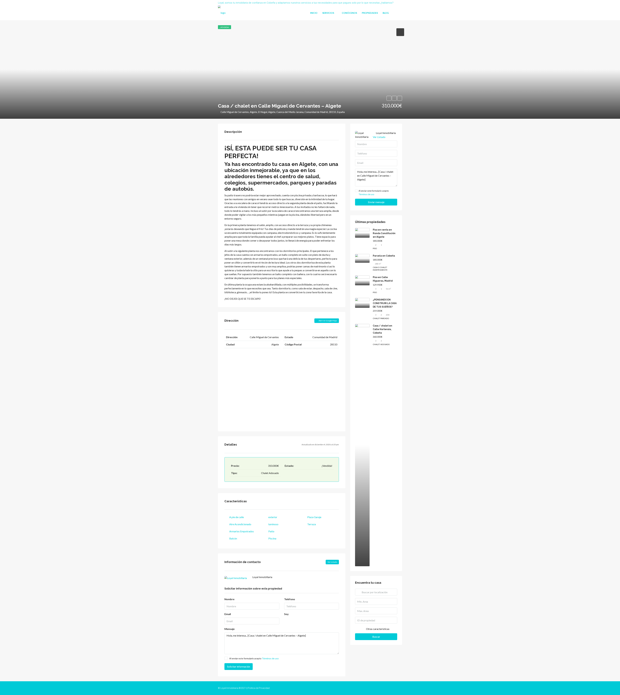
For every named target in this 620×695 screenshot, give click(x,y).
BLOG (386, 12)
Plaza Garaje (314, 517)
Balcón (233, 538)
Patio (271, 531)
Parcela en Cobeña (384, 255)
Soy (286, 614)
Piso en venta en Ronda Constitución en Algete (384, 233)
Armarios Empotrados (241, 531)
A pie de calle (236, 517)
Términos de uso (270, 658)
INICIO (313, 12)
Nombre (229, 599)
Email (227, 614)
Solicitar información (238, 666)
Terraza (311, 524)
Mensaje (229, 628)
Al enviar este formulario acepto (254, 658)
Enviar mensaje (376, 202)
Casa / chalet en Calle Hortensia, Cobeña (382, 329)
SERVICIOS (328, 12)
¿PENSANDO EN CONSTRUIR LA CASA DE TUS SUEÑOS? (385, 303)
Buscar (376, 636)
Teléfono (289, 599)
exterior (272, 517)
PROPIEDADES (370, 12)
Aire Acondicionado (240, 524)
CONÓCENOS (349, 12)
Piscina (272, 538)
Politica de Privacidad (259, 688)
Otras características (377, 628)
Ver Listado (332, 562)
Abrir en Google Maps (327, 320)
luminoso (273, 524)
